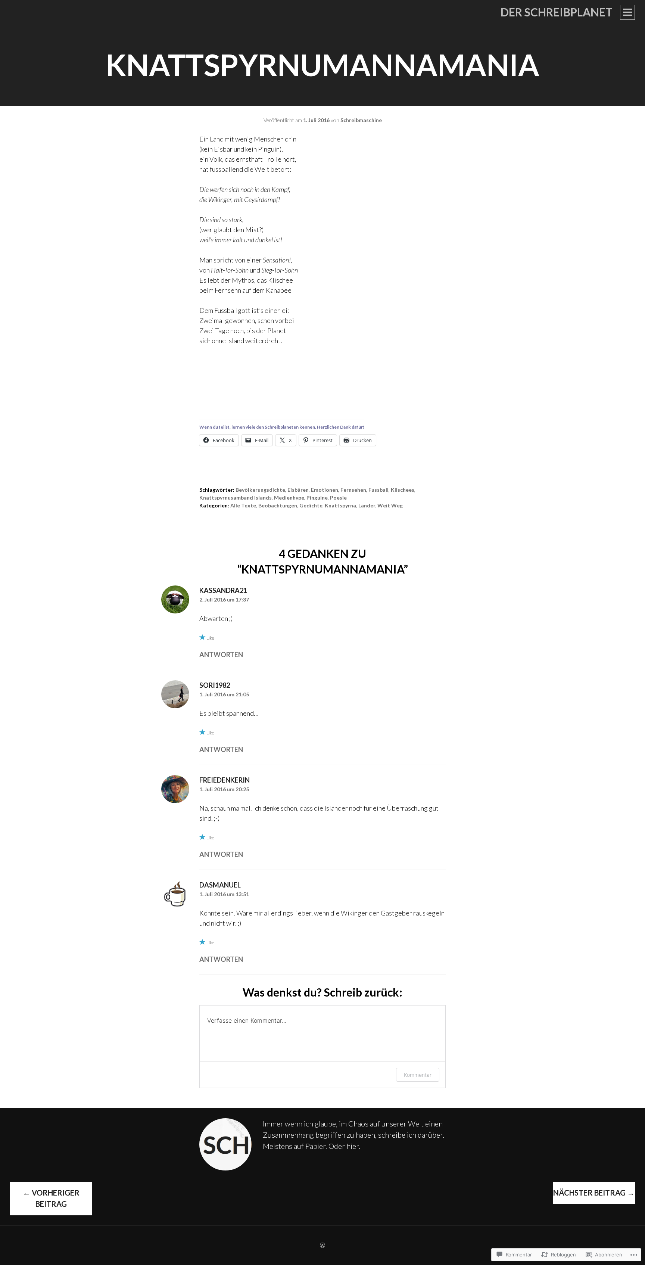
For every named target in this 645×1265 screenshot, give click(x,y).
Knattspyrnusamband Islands (235, 497)
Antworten (221, 654)
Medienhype (289, 497)
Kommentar (417, 1075)
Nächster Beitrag (594, 1192)
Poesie (338, 497)
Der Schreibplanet (557, 12)
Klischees (402, 490)
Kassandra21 (223, 590)
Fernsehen (353, 490)
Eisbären (298, 490)
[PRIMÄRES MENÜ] (627, 12)
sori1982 (214, 685)
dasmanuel (220, 885)
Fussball (378, 490)
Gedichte (310, 505)
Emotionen (324, 490)
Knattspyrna (340, 505)
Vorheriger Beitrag (51, 1198)
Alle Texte (243, 505)
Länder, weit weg (380, 505)
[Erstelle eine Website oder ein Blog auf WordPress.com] (322, 1245)
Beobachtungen (277, 505)
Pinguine (317, 497)
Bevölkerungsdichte (260, 490)
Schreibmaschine (361, 120)
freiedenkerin (224, 780)
